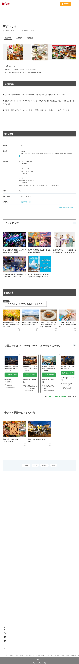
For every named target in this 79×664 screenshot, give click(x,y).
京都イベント (49, 655)
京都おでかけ (41, 655)
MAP (21, 156)
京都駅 (26, 465)
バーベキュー (53, 396)
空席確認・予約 (11, 374)
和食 (54, 465)
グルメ (45, 465)
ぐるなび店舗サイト (25, 202)
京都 (35, 465)
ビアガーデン (63, 396)
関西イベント (32, 655)
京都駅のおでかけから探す (62, 655)
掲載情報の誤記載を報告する (67, 207)
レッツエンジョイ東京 (12, 655)
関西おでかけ (23, 655)
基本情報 (9, 134)
